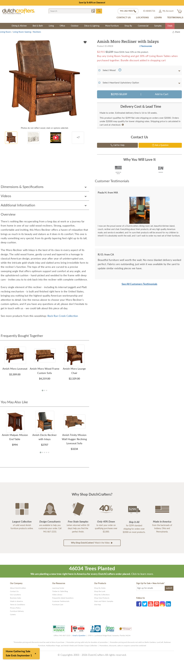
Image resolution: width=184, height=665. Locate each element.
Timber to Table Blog (60, 591)
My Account (168, 11)
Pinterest (156, 603)
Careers (13, 614)
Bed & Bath (38, 26)
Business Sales (15, 598)
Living (51, 26)
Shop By (128, 26)
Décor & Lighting (91, 26)
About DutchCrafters (18, 588)
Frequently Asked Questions (62, 598)
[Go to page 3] (46, 390)
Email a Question (79, 635)
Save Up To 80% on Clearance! (92, 3)
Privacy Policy (15, 608)
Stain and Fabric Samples (103, 601)
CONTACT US (124, 17)
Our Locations (15, 595)
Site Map (97, 604)
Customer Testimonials (60, 601)
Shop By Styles (100, 588)
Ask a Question (161, 145)
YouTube (150, 603)
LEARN (158, 17)
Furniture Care (57, 604)
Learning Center (58, 588)
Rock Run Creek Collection (62, 316)
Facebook (138, 603)
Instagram (162, 603)
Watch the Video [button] (90, 543)
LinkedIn (168, 603)
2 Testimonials (145, 46)
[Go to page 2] (44, 390)
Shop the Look (99, 591)
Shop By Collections (102, 595)
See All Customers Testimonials (139, 284)
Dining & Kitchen (19, 26)
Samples (158, 26)
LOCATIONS (142, 17)
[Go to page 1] (42, 390)
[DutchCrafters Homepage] (18, 11)
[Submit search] (99, 10)
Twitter (144, 603)
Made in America (16, 601)
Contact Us (14, 591)
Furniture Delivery (17, 611)
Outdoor (74, 26)
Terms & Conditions (17, 604)
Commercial (143, 26)
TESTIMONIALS (175, 17)
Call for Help (118, 145)
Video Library (57, 595)
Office (62, 26)
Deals (169, 26)
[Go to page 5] (48, 452)
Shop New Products (101, 598)
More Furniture (112, 26)
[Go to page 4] (46, 452)
